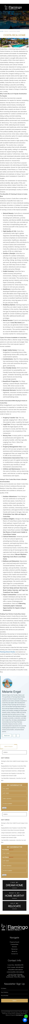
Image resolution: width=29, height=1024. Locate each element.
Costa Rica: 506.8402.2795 (15, 965)
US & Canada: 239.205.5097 (15, 967)
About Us (14, 951)
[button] (25, 1020)
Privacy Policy (11, 1013)
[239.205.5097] (14, 2)
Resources (14, 949)
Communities (14, 944)
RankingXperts (19, 1015)
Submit (4, 808)
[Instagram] (18, 735)
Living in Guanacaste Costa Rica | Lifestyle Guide (13, 770)
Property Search (14, 942)
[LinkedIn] (14, 735)
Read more (7, 735)
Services (14, 946)
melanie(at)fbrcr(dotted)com (15, 972)
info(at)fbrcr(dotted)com (15, 969)
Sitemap (18, 1013)
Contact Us (14, 953)
